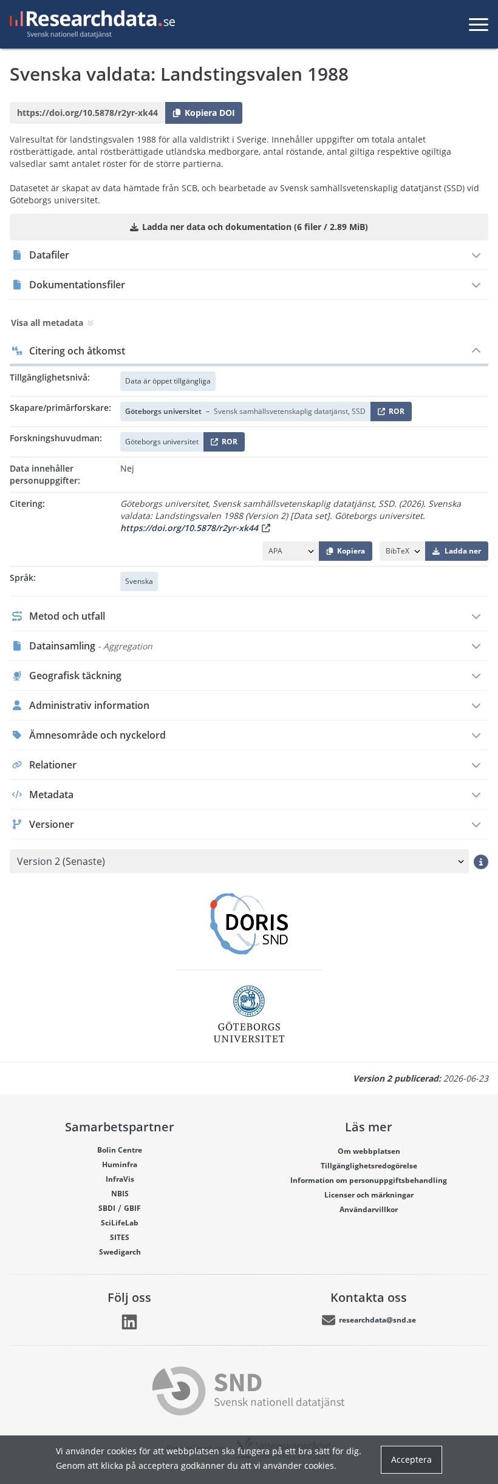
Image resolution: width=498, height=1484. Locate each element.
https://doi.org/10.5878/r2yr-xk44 (189, 528)
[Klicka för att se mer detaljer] (481, 861)
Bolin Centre (119, 1150)
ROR (394, 413)
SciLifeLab (119, 1223)
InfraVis (120, 1179)
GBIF (132, 1208)
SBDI (106, 1208)
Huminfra (119, 1164)
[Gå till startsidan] (90, 24)
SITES (119, 1237)
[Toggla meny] (478, 24)
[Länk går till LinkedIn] (129, 1321)
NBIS (120, 1193)
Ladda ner (463, 551)
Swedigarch (120, 1252)
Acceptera (411, 1459)
